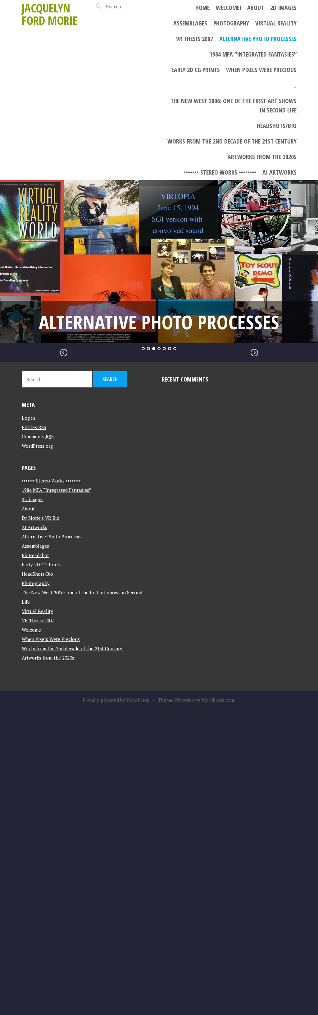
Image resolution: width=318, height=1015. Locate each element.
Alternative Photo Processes (258, 38)
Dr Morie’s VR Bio (40, 518)
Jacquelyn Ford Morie (50, 14)
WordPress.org (37, 446)
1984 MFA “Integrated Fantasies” (253, 54)
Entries (34, 427)
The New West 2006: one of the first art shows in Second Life (233, 105)
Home (202, 7)
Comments (38, 436)
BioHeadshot (35, 555)
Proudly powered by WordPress (116, 700)
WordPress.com (218, 700)
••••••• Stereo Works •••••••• (220, 172)
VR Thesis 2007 (194, 38)
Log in (28, 418)
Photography (231, 23)
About (255, 7)
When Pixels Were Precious (261, 70)
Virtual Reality (276, 23)
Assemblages (190, 23)
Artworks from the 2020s (262, 157)
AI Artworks (279, 172)
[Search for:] (127, 6)
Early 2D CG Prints (195, 70)
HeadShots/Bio (277, 125)
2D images (283, 7)
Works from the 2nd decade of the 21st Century (232, 141)
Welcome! (228, 7)
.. (295, 85)
